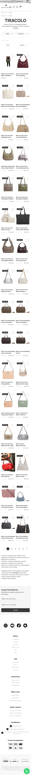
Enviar (15, 610)
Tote (15, 649)
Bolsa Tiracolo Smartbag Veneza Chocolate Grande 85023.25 (8, 352)
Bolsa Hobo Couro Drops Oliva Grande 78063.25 (8, 167)
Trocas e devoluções (15, 710)
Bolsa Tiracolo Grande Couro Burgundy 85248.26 (22, 74)
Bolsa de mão (15, 647)
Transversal (15, 662)
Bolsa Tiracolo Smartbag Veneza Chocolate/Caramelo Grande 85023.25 (23, 352)
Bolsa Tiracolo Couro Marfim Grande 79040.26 (22, 475)
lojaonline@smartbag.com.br (17, 729)
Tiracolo (15, 642)
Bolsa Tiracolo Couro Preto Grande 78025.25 (22, 228)
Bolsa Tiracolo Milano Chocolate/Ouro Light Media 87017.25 (22, 537)
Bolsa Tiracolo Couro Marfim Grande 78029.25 (7, 229)
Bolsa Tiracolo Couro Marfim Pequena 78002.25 (22, 290)
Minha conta (15, 698)
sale (7, 33)
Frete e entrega (15, 682)
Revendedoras (15, 685)
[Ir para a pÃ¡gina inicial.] (6, 8)
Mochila (15, 644)
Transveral (15, 639)
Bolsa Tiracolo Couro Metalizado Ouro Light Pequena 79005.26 (7, 444)
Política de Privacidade (15, 713)
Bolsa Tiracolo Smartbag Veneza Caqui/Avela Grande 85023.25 (23, 321)
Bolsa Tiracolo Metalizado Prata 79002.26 (20, 444)
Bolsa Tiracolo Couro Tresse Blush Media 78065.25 (22, 136)
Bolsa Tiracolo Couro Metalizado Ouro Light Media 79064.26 (22, 383)
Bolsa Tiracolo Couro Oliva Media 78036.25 (22, 198)
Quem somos (15, 680)
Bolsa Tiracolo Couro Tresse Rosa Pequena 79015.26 (7, 506)
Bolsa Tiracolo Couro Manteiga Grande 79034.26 (7, 136)
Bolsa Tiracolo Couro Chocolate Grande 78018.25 (22, 259)
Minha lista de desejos (15, 700)
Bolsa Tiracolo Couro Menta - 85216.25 (22, 413)
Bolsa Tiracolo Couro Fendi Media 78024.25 (7, 259)
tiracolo (20, 33)
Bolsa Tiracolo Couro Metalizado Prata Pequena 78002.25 (7, 290)
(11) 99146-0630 (17, 726)
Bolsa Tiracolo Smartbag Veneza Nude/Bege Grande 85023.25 (23, 105)
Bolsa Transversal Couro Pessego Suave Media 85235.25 (8, 414)
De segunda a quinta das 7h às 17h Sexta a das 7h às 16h (17, 732)
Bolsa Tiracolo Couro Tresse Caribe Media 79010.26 (22, 506)
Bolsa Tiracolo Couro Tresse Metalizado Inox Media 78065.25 (22, 167)
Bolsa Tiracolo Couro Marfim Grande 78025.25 (8, 105)
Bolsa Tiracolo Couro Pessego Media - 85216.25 (7, 383)
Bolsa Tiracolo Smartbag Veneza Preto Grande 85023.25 (8, 537)
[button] (29, 33)
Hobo (15, 652)
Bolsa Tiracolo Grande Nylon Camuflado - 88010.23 (7, 74)
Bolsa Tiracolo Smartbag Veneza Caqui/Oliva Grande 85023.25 (8, 321)
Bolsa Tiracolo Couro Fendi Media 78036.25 (7, 198)
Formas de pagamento (15, 715)
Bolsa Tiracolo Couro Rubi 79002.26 (7, 475)
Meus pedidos (15, 695)
